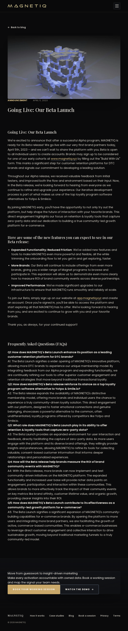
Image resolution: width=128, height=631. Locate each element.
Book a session (87, 615)
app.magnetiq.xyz (89, 298)
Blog (71, 615)
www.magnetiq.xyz (64, 159)
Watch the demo (79, 589)
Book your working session (34, 589)
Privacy (104, 615)
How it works (37, 615)
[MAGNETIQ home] (59, 6)
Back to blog (17, 27)
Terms (116, 615)
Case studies (56, 615)
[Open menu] (116, 5)
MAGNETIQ (16, 615)
